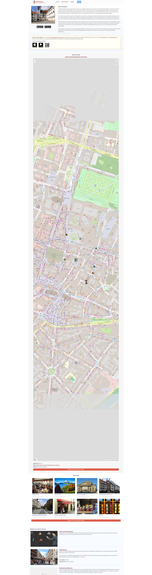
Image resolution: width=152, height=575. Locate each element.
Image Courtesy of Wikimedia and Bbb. (64, 33)
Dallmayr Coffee (35, 494)
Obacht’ (78, 515)
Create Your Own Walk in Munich (66, 531)
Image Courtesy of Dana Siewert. (37, 496)
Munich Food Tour (63, 550)
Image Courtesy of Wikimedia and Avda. (83, 496)
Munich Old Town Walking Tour (65, 568)
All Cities (57, 2)
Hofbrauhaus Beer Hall (103, 494)
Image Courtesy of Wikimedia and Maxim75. (83, 517)
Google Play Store (112, 37)
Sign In (79, 2)
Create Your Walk (64, 2)
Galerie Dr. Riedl (58, 494)
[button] (76, 259)
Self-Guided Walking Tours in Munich (57, 37)
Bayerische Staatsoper (81, 494)
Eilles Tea (101, 515)
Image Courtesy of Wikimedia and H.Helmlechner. (106, 496)
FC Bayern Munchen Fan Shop (60, 515)
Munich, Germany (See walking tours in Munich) (50, 465)
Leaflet (107, 460)
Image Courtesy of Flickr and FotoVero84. (38, 517)
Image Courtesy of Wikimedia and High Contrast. (62, 517)
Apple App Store (104, 37)
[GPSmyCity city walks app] (39, 2)
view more (82, 557)
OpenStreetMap (111, 460)
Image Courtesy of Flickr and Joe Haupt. (61, 496)
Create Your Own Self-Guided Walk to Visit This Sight (76, 57)
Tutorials (72, 2)
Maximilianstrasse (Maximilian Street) (39, 515)
